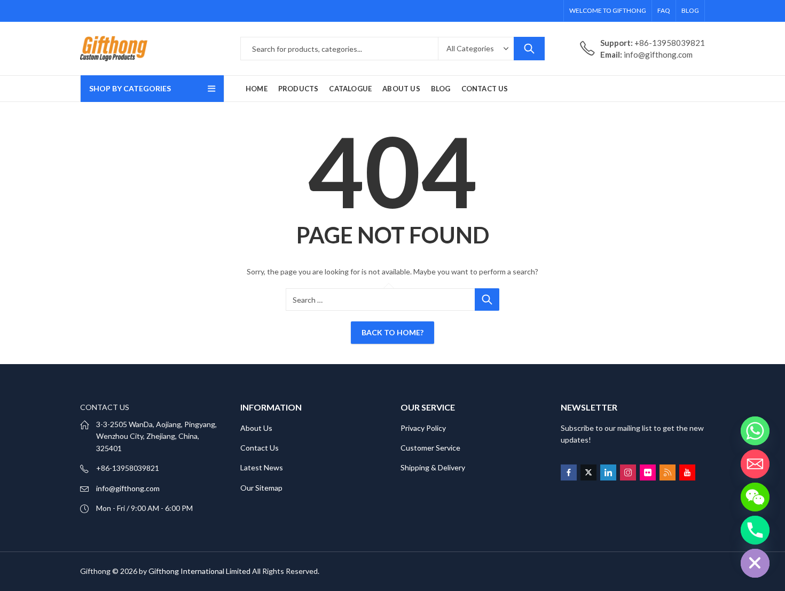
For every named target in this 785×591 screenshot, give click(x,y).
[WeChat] (755, 497)
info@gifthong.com (128, 488)
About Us (256, 427)
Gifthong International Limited (199, 571)
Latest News (261, 467)
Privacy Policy (423, 427)
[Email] (755, 464)
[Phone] (755, 530)
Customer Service (430, 447)
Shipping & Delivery (433, 467)
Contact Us (259, 447)
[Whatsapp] (755, 430)
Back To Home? (392, 332)
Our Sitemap (261, 487)
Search (529, 48)
